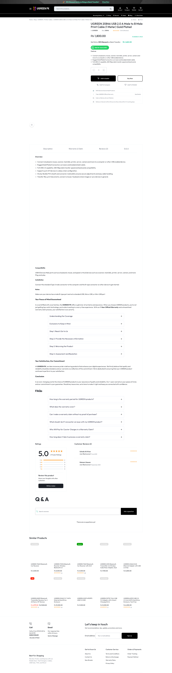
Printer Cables (48, 19)
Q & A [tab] (126, 149)
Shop (109, 15)
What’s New (139, 15)
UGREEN (40, 19)
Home (31, 19)
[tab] (48, 148)
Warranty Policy (111, 660)
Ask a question (129, 511)
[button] (103, 85)
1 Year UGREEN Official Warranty (104, 94)
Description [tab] (48, 149)
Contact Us (88, 657)
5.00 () (124, 30)
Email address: (90, 636)
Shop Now (105, 2)
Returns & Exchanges (112, 657)
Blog (131, 15)
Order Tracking (132, 654)
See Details (138, 94)
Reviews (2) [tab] (103, 149)
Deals (124, 15)
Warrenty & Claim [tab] (76, 149)
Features (93, 51)
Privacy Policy (110, 663)
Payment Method (133, 657)
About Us (88, 654)
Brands (117, 15)
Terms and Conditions (112, 654)
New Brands (89, 660)
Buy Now (130, 78)
